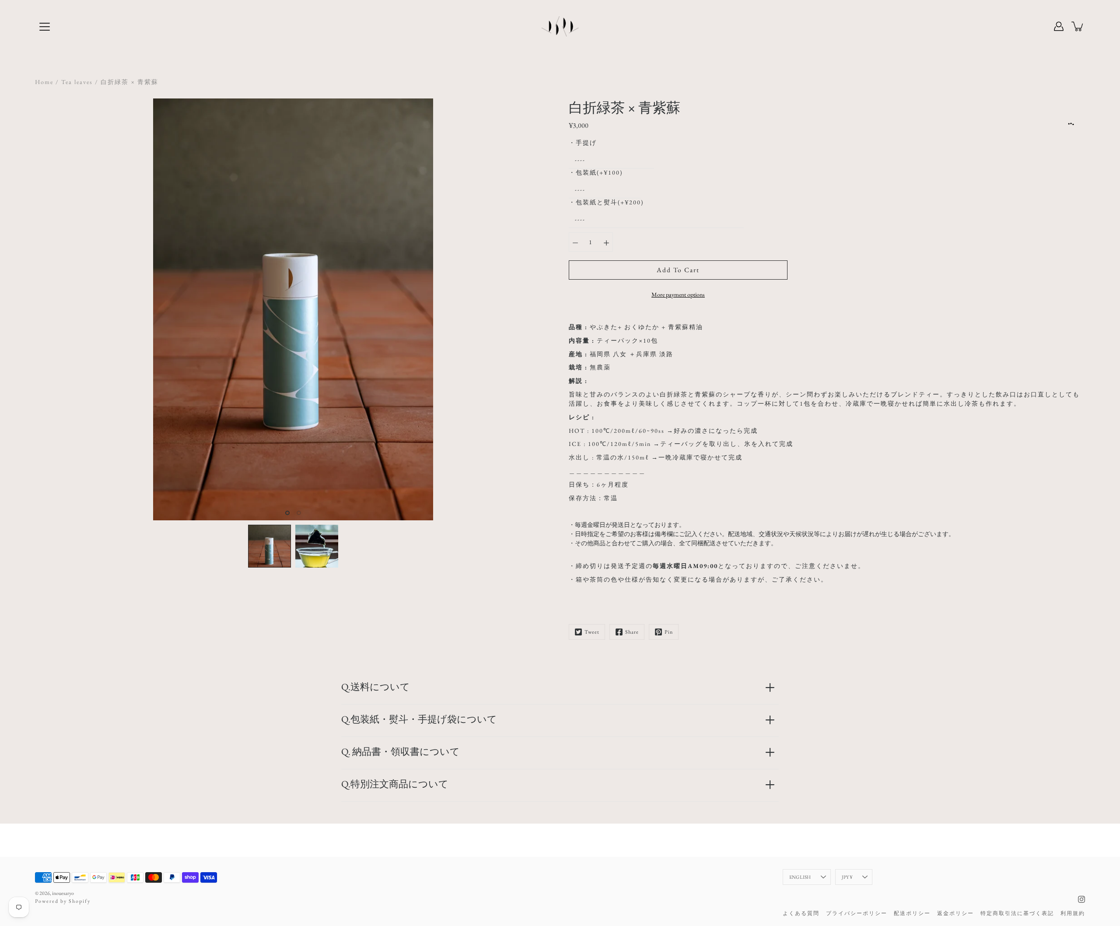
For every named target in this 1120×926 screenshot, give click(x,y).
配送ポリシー (912, 913)
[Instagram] (1081, 899)
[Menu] (44, 27)
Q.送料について (375, 686)
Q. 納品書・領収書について (400, 751)
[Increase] (606, 242)
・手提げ (583, 143)
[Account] (1059, 26)
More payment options (678, 294)
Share (632, 631)
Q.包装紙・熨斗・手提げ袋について (419, 719)
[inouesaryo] (560, 26)
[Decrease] (575, 242)
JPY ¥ (847, 877)
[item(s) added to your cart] (1078, 26)
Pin (669, 631)
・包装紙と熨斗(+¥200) (606, 202)
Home (44, 82)
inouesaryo (63, 893)
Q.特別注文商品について (394, 784)
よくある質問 (801, 913)
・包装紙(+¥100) (596, 172)
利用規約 (1072, 913)
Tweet (591, 631)
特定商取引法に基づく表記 (1017, 913)
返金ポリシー (955, 913)
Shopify (80, 901)
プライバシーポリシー (856, 913)
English (800, 877)
